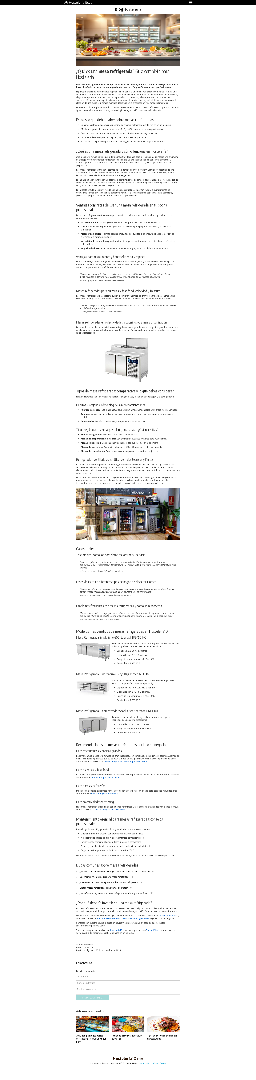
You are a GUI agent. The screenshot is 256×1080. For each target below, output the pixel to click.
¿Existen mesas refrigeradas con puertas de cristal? (103, 887)
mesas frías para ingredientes (106, 777)
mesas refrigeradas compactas (106, 793)
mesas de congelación (108, 918)
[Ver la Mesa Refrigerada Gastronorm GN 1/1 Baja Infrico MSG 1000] (93, 687)
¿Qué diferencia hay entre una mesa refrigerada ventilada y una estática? (113, 893)
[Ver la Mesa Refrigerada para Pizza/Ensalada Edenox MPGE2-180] (128, 381)
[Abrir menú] (190, 2)
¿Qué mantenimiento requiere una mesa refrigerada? (104, 876)
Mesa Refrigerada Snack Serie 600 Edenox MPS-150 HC (111, 637)
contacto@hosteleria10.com (152, 1063)
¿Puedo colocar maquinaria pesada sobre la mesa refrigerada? (109, 882)
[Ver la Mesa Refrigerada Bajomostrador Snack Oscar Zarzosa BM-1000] (93, 725)
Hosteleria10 (116, 930)
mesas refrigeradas (168, 915)
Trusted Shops (153, 930)
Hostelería (128, 9)
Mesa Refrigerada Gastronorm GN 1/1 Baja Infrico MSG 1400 (114, 674)
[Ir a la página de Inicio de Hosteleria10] (79, 2)
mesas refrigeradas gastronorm (110, 809)
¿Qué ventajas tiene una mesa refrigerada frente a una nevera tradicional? (114, 871)
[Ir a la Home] (128, 1058)
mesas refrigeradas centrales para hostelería (125, 761)
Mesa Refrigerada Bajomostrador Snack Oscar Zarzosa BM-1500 (117, 711)
